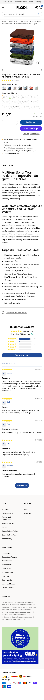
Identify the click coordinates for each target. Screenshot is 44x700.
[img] (7, 369)
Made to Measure (9, 584)
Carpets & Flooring (9, 557)
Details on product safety (16, 312)
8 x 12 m (6, 107)
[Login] (36, 7)
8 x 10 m (34, 102)
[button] (6, 80)
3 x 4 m (25, 97)
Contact (27, 513)
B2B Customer (8, 523)
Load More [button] (22, 485)
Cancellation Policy (10, 531)
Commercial (7, 580)
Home (4, 21)
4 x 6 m (6, 102)
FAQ (26, 509)
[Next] (41, 70)
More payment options (31, 134)
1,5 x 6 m (6, 97)
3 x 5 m (34, 97)
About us (5, 509)
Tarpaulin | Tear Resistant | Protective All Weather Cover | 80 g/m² (21, 22)
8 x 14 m (16, 107)
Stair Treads (7, 561)
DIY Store (24, 21)
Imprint (5, 527)
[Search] (22, 14)
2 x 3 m (16, 97)
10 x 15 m (35, 107)
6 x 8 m (15, 102)
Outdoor (5, 576)
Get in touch (7, 2)
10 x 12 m (25, 107)
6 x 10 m (25, 102)
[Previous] (3, 70)
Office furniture (8, 587)
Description (8, 165)
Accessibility (7, 539)
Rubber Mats (7, 564)
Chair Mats (6, 568)
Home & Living (14, 21)
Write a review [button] (22, 355)
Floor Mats (6, 553)
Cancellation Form (9, 535)
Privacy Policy (7, 513)
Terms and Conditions (6, 518)
